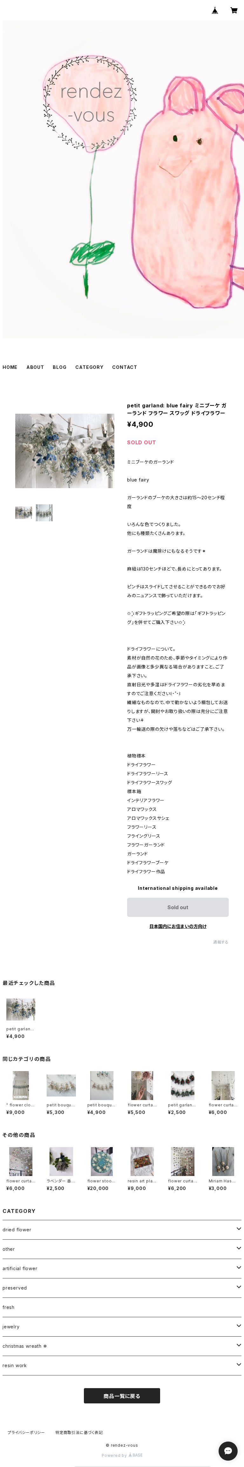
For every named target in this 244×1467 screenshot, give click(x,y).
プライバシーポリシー (26, 1432)
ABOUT (35, 367)
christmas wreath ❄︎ (25, 1346)
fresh (9, 1307)
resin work (15, 1365)
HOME (10, 367)
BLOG (59, 367)
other (9, 1249)
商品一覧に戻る (122, 1396)
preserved (15, 1288)
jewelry (11, 1326)
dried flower (17, 1229)
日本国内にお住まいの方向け (178, 926)
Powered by (115, 1455)
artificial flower (20, 1268)
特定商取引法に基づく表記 (79, 1432)
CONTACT (124, 367)
